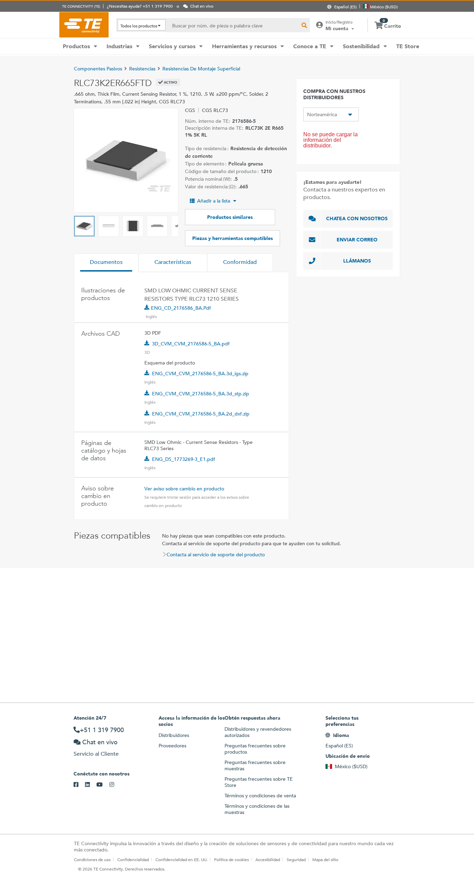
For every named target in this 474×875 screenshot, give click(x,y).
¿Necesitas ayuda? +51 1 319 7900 (140, 6)
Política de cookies (231, 859)
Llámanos (357, 261)
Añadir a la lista (213, 201)
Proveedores (172, 746)
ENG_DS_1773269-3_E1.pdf (183, 459)
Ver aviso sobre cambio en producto (184, 489)
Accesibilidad (267, 859)
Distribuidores (174, 735)
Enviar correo (357, 240)
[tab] (106, 263)
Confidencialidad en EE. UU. (181, 859)
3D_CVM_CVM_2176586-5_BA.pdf (191, 344)
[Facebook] (79, 785)
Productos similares (230, 217)
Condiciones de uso (92, 859)
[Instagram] (115, 785)
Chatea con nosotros (357, 218)
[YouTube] (102, 785)
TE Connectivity (84, 24)
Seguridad (296, 859)
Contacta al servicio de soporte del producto (216, 554)
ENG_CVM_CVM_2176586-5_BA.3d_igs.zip (200, 373)
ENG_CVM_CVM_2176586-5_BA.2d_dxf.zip (200, 414)
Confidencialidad (133, 859)
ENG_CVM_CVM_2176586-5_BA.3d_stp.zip (200, 394)
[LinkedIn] (90, 785)
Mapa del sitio (325, 859)
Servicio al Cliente (96, 753)
